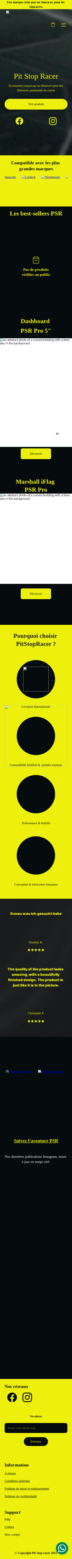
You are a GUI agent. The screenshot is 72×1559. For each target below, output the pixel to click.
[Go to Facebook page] (21, 121)
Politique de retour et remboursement (27, 1488)
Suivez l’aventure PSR (36, 1140)
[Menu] (63, 25)
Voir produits (36, 104)
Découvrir (36, 453)
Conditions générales (17, 1481)
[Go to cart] (52, 25)
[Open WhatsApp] (62, 1548)
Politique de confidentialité (21, 1496)
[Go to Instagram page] (53, 121)
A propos (10, 1473)
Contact (9, 1527)
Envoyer (36, 1441)
